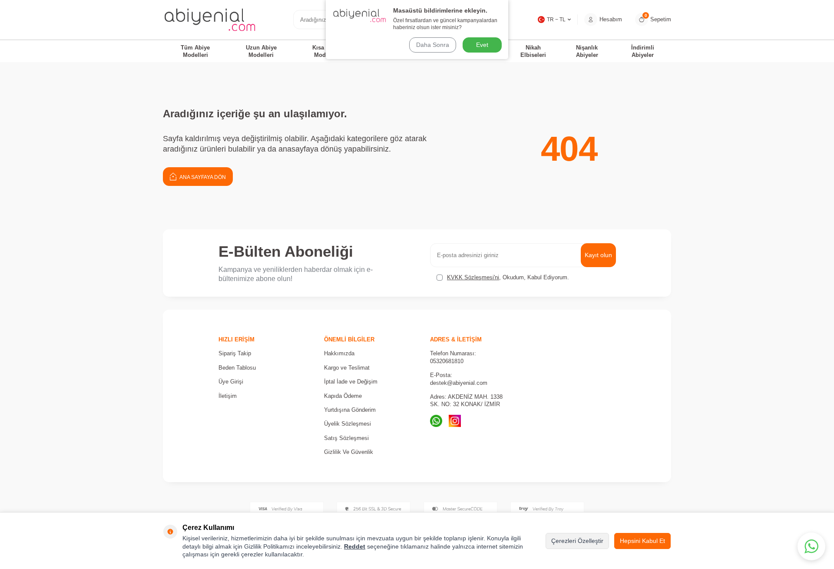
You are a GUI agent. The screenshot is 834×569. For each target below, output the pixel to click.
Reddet (354, 546)
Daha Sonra (432, 44)
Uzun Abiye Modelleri (261, 51)
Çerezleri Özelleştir (577, 540)
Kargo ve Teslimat (347, 367)
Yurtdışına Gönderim (350, 410)
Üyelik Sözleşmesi (347, 423)
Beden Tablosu (237, 367)
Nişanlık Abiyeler (587, 51)
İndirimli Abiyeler (642, 51)
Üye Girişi (230, 381)
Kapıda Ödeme (343, 396)
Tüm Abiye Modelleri (195, 51)
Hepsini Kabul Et (642, 540)
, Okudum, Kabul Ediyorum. (508, 277)
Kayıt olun (598, 254)
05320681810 (446, 361)
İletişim (227, 396)
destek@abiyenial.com (458, 383)
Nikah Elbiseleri (533, 51)
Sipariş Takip (234, 353)
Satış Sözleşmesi (346, 438)
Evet (482, 44)
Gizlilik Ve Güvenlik (348, 452)
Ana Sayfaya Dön (202, 177)
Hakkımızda (339, 353)
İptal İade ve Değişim (350, 381)
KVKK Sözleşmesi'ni (473, 277)
